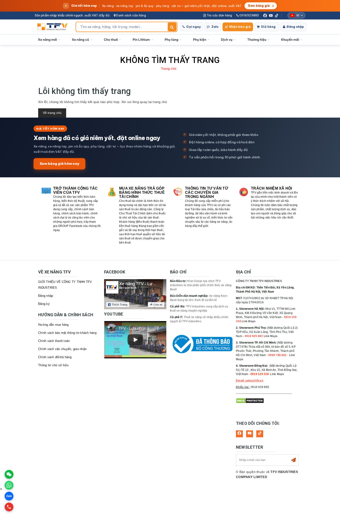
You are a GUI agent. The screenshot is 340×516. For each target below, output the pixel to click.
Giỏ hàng (268, 26)
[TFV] (54, 27)
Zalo (215, 26)
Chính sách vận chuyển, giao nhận (62, 349)
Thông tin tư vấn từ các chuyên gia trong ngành (206, 192)
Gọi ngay (193, 26)
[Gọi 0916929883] (9, 507)
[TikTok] (276, 15)
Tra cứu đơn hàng (219, 15)
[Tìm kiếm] (172, 26)
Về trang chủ (52, 113)
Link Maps (249, 321)
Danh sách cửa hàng (130, 15)
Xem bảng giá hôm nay (59, 163)
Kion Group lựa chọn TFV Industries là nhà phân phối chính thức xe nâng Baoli (201, 285)
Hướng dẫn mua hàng (53, 324)
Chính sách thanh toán (54, 341)
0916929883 (249, 15)
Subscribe (293, 460)
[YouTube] (271, 15)
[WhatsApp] (9, 485)
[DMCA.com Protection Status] (250, 400)
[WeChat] (9, 474)
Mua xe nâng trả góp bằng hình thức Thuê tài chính (142, 192)
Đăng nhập (295, 26)
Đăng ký (44, 304)
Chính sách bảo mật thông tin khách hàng (67, 333)
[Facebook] (265, 15)
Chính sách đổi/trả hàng (54, 357)
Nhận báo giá (240, 26)
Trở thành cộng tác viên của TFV (75, 190)
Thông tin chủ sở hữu (53, 365)
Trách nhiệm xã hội (271, 188)
